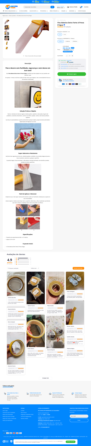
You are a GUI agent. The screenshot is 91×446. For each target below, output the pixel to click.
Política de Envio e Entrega (8, 416)
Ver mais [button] (60, 312)
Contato (22, 410)
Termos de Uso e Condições (9, 412)
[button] (64, 27)
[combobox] (35, 268)
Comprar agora (72, 74)
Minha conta (60, 7)
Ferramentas (43, 11)
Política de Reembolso (7, 420)
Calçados (63, 11)
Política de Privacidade (8, 414)
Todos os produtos (12, 15)
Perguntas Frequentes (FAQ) (27, 414)
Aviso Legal (5, 410)
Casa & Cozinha (33, 11)
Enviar (79, 420)
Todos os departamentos (10, 11)
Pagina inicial (5, 15)
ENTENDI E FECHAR (70, 441)
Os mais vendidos (23, 11)
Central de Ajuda (82, 11)
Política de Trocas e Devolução (9, 418)
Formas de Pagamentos (26, 416)
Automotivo (71, 11)
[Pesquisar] (52, 7)
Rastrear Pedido (24, 418)
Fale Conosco (24, 412)
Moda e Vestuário (54, 11)
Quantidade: (60, 55)
